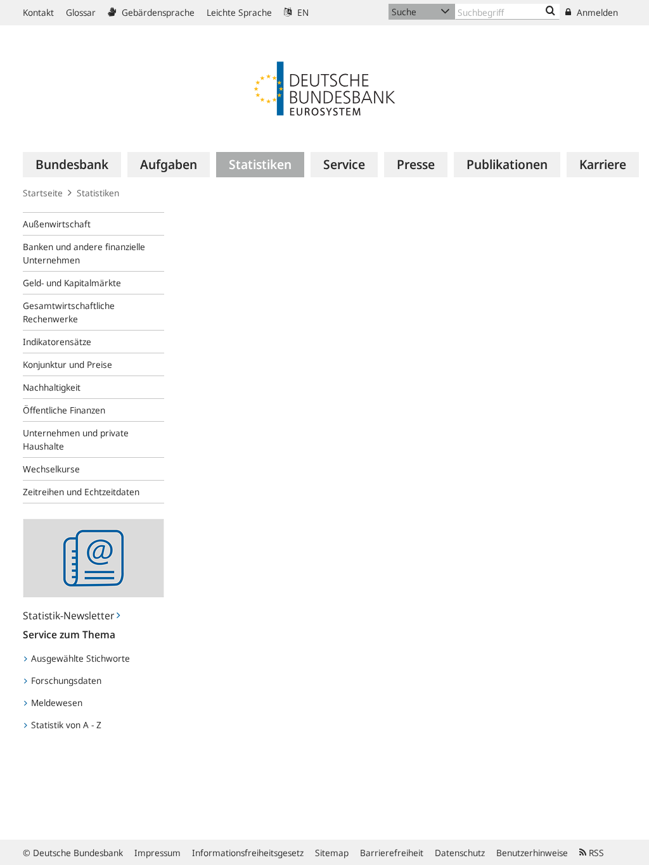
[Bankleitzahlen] (550, 11)
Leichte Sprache (239, 12)
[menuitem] (72, 164)
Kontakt (38, 12)
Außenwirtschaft (57, 224)
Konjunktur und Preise (67, 364)
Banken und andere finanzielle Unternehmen (84, 253)
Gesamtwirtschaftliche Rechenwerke (69, 312)
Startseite (43, 193)
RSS (595, 853)
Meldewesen (55, 703)
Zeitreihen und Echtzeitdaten (81, 492)
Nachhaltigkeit (51, 387)
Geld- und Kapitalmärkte (72, 283)
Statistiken (98, 193)
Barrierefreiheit (391, 853)
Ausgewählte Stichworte (79, 658)
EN (302, 12)
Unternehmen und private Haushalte (76, 439)
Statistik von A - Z (65, 725)
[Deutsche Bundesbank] (324, 87)
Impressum (157, 853)
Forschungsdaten (65, 680)
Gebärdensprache (157, 12)
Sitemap (332, 853)
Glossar (81, 12)
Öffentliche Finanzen (64, 410)
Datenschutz (460, 853)
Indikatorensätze (57, 342)
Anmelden (596, 12)
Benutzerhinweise (532, 853)
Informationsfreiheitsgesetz (248, 853)
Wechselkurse (51, 469)
